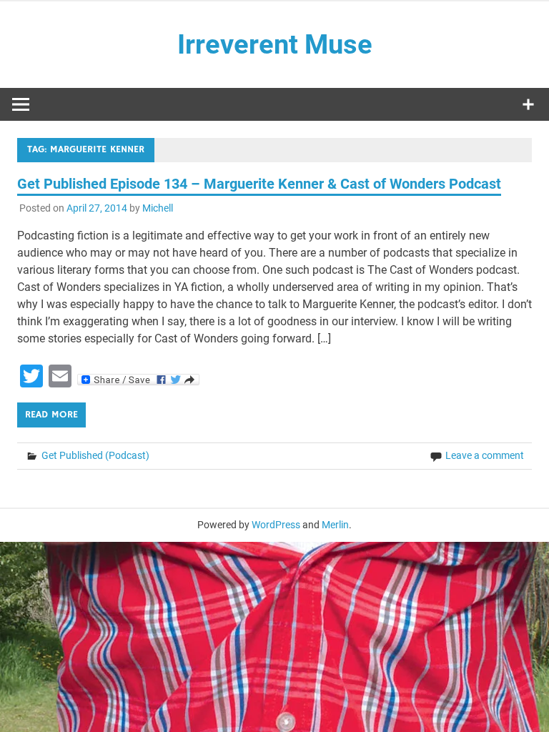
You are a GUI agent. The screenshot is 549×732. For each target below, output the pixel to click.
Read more (51, 414)
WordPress (276, 524)
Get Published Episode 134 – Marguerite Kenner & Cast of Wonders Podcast (259, 183)
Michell (157, 208)
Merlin (335, 524)
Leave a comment (484, 455)
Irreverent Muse (274, 44)
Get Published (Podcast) (95, 455)
